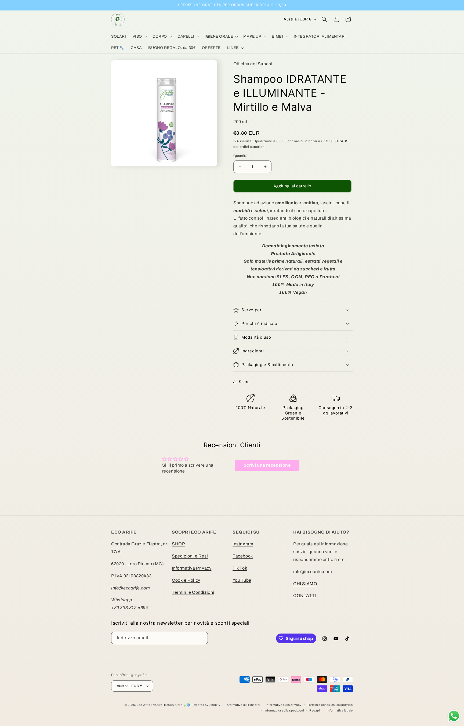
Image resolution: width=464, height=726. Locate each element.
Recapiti (315, 710)
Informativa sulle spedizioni (284, 710)
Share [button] (244, 382)
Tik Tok (240, 568)
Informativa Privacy (191, 568)
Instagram (243, 544)
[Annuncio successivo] (351, 5)
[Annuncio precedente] (113, 5)
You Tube (242, 580)
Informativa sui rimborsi (243, 704)
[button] (139, 36)
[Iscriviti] (202, 638)
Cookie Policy (186, 580)
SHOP (178, 544)
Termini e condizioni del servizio (330, 704)
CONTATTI (304, 595)
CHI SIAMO (305, 583)
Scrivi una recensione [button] (267, 465)
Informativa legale (340, 710)
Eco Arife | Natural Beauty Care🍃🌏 (163, 704)
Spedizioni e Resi (190, 556)
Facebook (243, 556)
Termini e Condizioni (193, 592)
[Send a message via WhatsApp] (454, 716)
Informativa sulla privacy (284, 704)
